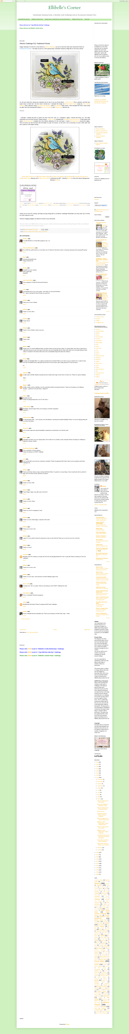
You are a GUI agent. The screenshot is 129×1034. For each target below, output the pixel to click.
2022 (97, 771)
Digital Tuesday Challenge (101, 912)
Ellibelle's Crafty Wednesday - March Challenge (102, 832)
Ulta (97, 371)
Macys (97, 354)
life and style (103, 939)
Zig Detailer (58, 105)
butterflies (96, 891)
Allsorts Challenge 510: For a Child (102, 827)
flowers (107, 923)
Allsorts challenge (50, 46)
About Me (87, 19)
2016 (97, 856)
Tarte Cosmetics (100, 369)
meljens (103, 943)
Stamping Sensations (102, 986)
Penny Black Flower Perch (29, 176)
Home (55, 629)
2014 (97, 861)
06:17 (24, 275)
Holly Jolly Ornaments (101, 533)
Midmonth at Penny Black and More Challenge (102, 815)
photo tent (107, 966)
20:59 (24, 606)
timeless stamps (101, 991)
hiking (100, 929)
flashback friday (98, 923)
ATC (101, 888)
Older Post (87, 629)
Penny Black (35, 231)
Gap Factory (99, 340)
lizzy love (103, 940)
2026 (97, 762)
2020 (97, 775)
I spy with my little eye (101, 931)
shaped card (104, 974)
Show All (107, 311)
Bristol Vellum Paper (71, 104)
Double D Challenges (101, 293)
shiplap (96, 975)
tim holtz (100, 989)
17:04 (24, 588)
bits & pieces (99, 539)
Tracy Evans (97, 992)
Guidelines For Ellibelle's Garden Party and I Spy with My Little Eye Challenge (101, 101)
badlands (96, 890)
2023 (97, 768)
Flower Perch (69, 102)
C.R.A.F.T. (21, 203)
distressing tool (75, 121)
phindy (105, 964)
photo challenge (98, 966)
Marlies (25, 437)
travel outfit (96, 994)
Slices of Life (99, 567)
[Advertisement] (47, 34)
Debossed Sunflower (101, 537)
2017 (97, 854)
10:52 (24, 353)
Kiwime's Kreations (101, 536)
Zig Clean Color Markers (44, 105)
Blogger (67, 1024)
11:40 (24, 367)
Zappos (98, 376)
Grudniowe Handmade (29, 448)
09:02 (24, 512)
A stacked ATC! (99, 559)
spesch (105, 978)
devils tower (103, 907)
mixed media (103, 945)
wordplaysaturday (98, 1009)
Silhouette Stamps (104, 975)
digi (101, 909)
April (98, 796)
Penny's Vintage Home (102, 608)
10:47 (24, 332)
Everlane (98, 338)
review (106, 970)
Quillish (25, 611)
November (100, 781)
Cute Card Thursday (34, 203)
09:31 (24, 284)
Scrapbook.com (100, 322)
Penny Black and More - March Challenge (103, 840)
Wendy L (25, 238)
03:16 (24, 252)
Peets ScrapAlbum (101, 532)
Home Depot (99, 342)
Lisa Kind (25, 554)
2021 (97, 773)
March (99, 799)
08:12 (24, 432)
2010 (97, 870)
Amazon (98, 318)
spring (40, 231)
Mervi (24, 257)
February (99, 847)
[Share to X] (44, 229)
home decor (106, 929)
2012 (97, 865)
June (98, 792)
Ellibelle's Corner (64, 8)
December (100, 779)
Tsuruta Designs (100, 517)
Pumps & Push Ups (101, 582)
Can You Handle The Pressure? (101, 240)
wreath (108, 1009)
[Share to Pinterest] (47, 229)
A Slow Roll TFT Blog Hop (102, 588)
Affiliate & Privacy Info (77, 19)
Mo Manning (100, 948)
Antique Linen (58, 107)
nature (96, 953)
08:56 (24, 494)
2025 (97, 764)
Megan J (25, 385)
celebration (97, 896)
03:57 (24, 263)
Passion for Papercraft (102, 548)
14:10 (24, 464)
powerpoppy (97, 969)
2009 (97, 872)
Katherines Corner (101, 587)
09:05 (24, 540)
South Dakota (102, 977)
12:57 (24, 443)
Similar (69, 178)
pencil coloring (103, 959)
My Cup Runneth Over (102, 553)
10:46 (24, 313)
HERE (29, 649)
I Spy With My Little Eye (24, 19)
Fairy (95, 921)
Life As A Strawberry (101, 613)
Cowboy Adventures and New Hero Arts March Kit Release (103, 836)
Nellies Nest (99, 528)
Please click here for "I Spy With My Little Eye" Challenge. (35, 25)
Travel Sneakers (104, 994)
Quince (97, 361)
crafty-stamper (27, 406)
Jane (24, 459)
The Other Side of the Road (101, 602)
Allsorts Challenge (100, 129)
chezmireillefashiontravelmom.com (102, 591)
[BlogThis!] (43, 229)
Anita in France (27, 417)
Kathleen (25, 372)
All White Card (104, 881)
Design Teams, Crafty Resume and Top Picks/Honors (57, 19)
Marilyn (25, 268)
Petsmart (98, 359)
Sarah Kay (97, 972)
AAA (21, 205)
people (96, 964)
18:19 (24, 412)
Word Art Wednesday (101, 274)
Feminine (105, 921)
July (98, 790)
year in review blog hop (101, 1013)
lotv (108, 940)
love (98, 942)
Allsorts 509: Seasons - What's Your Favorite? (103, 844)
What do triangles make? (102, 545)
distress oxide (98, 915)
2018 (97, 852)
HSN (97, 344)
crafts (103, 902)
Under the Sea (100, 811)
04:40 (24, 423)
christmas (97, 899)
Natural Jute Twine (44, 178)
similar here (51, 119)
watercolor (44, 231)
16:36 (24, 380)
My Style (106, 951)
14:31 (24, 401)
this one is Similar (46, 107)
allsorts (25, 231)
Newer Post (23, 629)
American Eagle (100, 331)
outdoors (103, 954)
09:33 (24, 295)
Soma (97, 365)
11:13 (24, 560)
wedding (100, 997)
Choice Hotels (99, 336)
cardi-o (95, 894)
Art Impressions (103, 886)
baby (106, 888)
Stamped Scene (99, 981)
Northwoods (96, 954)
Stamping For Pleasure (102, 558)
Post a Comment (26, 619)
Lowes (97, 352)
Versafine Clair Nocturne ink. (72, 119)
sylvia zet (103, 988)
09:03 (24, 521)
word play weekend (100, 1008)
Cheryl (24, 602)
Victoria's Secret (100, 373)
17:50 (24, 569)
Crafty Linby (99, 544)
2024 (97, 766)
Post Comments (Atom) (32, 632)
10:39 (24, 304)
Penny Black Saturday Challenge (72, 203)
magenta (105, 942)
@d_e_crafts (26, 583)
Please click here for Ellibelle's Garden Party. (31, 28)
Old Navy (98, 357)
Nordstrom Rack (100, 355)
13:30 (24, 615)
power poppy (102, 967)
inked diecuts (105, 932)
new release (105, 953)
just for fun (97, 934)
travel (105, 992)
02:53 (24, 242)
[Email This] (42, 229)
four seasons (101, 924)
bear (107, 890)
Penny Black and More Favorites (101, 963)
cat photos (104, 894)
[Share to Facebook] (46, 229)
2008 (97, 874)
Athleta (97, 333)
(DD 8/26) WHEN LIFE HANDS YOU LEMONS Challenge (105, 297)
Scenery (96, 974)
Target (97, 367)
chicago (106, 897)
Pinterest (96, 199)
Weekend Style (105, 999)
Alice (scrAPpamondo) (29, 247)
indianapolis (96, 932)
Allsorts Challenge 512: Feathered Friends (102, 808)
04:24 (24, 390)
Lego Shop (98, 348)
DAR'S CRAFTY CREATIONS (100, 523)
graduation (102, 928)
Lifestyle (96, 940)
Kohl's (97, 346)
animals (30, 231)
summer (96, 988)
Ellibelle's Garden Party (37, 19)
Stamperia (96, 983)
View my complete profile (100, 504)
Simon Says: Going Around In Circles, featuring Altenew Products (102, 263)
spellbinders (96, 978)
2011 (97, 867)
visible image (97, 996)
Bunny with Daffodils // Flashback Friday (102, 805)
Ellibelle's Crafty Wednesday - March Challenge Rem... (102, 823)
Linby (24, 289)
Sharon (25, 395)
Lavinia (102, 935)
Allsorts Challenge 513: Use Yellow (102, 801)
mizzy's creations (97, 946)
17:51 (24, 578)
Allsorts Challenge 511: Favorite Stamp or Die (103, 819)
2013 (97, 863)
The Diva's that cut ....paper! (101, 223)
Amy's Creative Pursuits (102, 597)
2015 (97, 859)
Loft (97, 350)
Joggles (98, 320)
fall (99, 921)
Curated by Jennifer (101, 577)
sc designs (104, 972)
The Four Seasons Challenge (100, 136)
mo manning (106, 946)
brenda (25, 358)
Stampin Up (106, 985)
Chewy (97, 335)
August (99, 788)
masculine (96, 943)
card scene (104, 893)
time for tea (106, 989)
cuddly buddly (105, 905)
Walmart (98, 374)
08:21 (24, 597)
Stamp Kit (104, 980)
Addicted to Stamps (31, 205)
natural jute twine (28, 121)
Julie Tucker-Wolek (28, 280)
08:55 (24, 475)
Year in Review (105, 1011)
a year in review (98, 880)
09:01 (24, 503)
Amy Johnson (26, 593)
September (100, 785)
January (99, 849)
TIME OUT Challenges (48, 203)
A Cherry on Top (100, 316)
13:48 (24, 454)
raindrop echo (98, 970)
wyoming (98, 1011)
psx (105, 969)
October (99, 783)
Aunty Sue (25, 428)
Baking (102, 890)
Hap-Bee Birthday (100, 529)
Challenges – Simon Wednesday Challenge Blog (102, 259)
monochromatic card (98, 951)
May (98, 794)
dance (98, 907)
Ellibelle (25, 300)
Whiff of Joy (97, 1000)
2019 (97, 777)
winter (104, 1006)
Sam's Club (99, 363)
